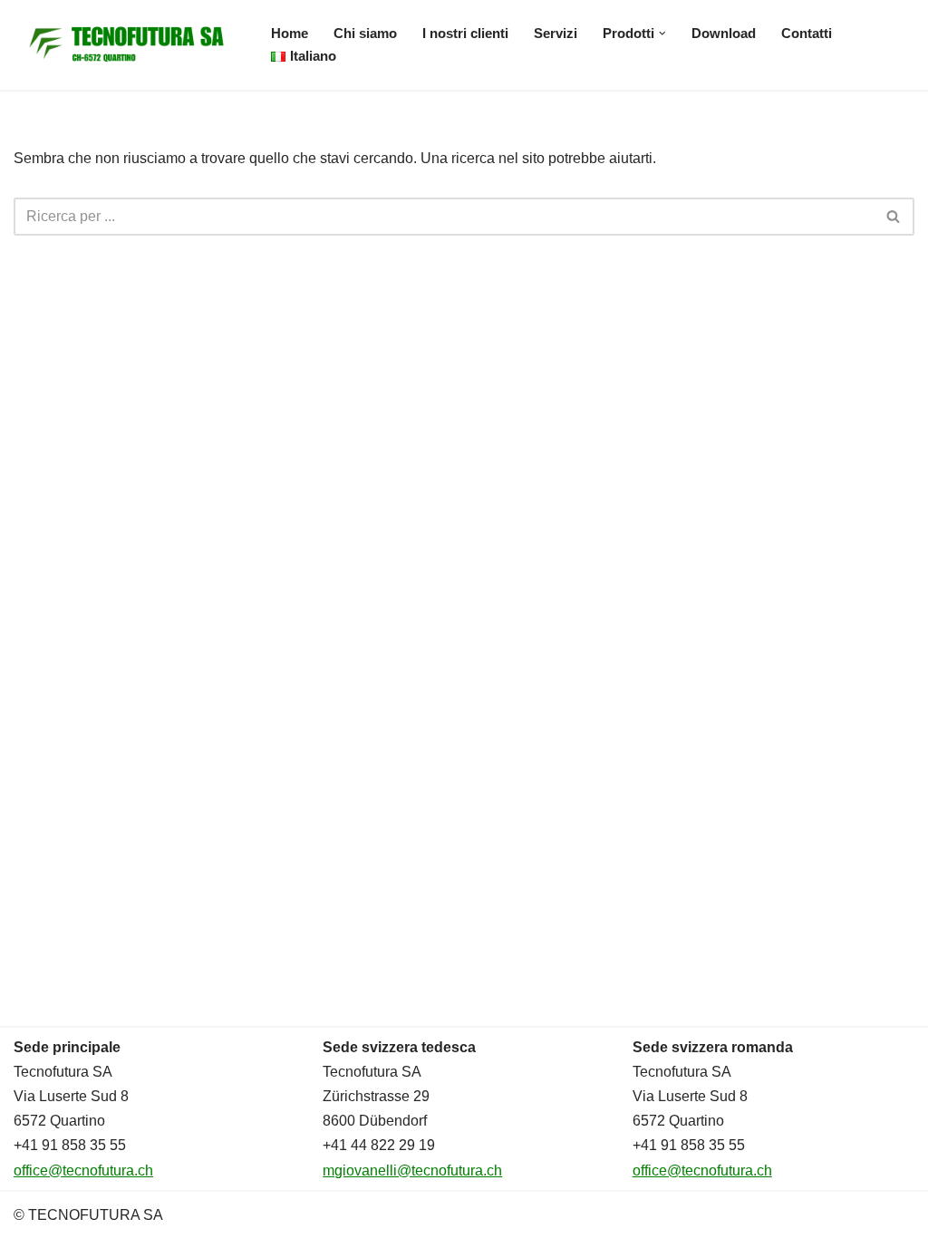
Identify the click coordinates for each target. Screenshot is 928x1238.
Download (723, 33)
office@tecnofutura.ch (83, 1170)
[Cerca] (894, 217)
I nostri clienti (465, 33)
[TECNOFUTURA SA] (127, 44)
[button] (662, 33)
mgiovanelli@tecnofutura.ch (412, 1170)
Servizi (555, 33)
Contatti (806, 33)
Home (289, 33)
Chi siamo (365, 33)
